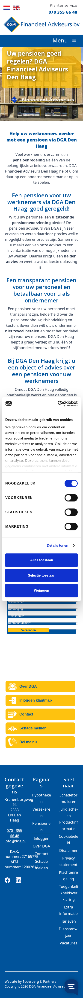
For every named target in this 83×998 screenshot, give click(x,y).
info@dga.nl (14, 841)
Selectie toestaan (41, 575)
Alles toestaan (41, 560)
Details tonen (57, 545)
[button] (71, 41)
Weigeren (41, 590)
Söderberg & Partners (39, 981)
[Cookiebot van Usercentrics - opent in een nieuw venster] (58, 404)
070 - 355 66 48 (14, 833)
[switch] (71, 497)
